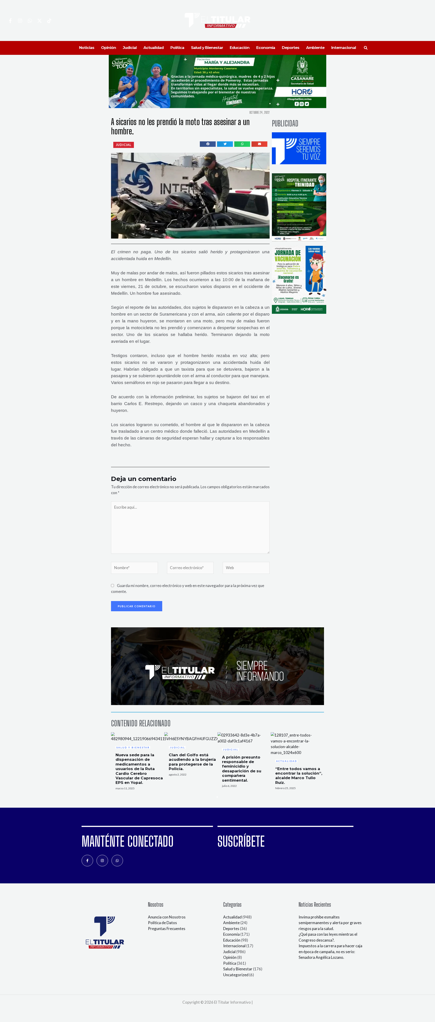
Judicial (229, 951)
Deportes (231, 928)
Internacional (234, 945)
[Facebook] (10, 20)
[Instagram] (20, 20)
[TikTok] (49, 20)
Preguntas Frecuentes (166, 928)
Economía (231, 934)
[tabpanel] (137, 762)
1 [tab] (217, 797)
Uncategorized (236, 974)
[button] (366, 48)
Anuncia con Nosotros (167, 917)
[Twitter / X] (39, 20)
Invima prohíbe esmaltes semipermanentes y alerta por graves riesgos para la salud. (330, 923)
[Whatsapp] (29, 20)
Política (229, 963)
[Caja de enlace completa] (137, 762)
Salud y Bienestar (237, 968)
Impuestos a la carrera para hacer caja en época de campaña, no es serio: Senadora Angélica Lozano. (330, 951)
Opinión (230, 957)
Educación (231, 940)
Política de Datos (162, 922)
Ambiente (231, 922)
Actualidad (232, 917)
